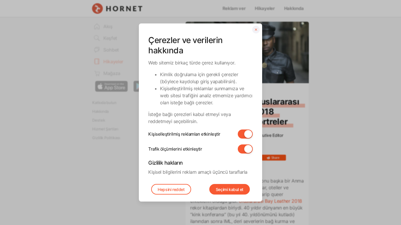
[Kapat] (256, 29)
